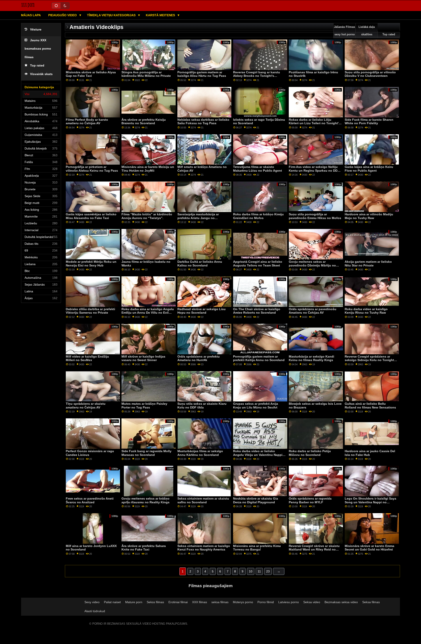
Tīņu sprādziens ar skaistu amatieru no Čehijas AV (85, 405)
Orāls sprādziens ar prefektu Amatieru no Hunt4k (198, 358)
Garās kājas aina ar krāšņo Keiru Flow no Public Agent (369, 168)
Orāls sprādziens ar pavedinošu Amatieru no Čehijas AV (312, 311)
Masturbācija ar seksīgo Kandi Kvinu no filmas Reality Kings (311, 358)
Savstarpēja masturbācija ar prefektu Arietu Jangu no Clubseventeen (198, 217)
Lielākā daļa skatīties (367, 30)
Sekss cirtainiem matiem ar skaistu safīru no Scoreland (203, 500)
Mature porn (133, 602)
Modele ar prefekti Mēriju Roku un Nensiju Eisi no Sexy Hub (91, 263)
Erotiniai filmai (178, 602)
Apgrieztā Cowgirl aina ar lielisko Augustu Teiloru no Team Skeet (257, 263)
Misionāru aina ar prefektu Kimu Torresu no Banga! (257, 547)
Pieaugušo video (63, 15)
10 (250, 571)
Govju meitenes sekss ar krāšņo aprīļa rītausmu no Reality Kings (145, 500)
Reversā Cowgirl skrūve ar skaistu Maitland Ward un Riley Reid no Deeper (314, 549)
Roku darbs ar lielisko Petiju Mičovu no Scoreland (310, 453)
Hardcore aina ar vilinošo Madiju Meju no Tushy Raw (369, 216)
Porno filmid (265, 602)
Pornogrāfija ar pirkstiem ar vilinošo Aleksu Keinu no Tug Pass (92, 168)
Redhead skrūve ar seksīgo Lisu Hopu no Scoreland (201, 311)
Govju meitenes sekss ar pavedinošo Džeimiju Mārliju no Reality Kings (312, 265)
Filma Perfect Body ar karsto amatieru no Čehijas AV (87, 121)
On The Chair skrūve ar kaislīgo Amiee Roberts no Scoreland (256, 311)
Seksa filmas (371, 602)
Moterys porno (243, 602)
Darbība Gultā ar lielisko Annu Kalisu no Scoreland (199, 263)
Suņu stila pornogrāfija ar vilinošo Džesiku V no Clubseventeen (370, 74)
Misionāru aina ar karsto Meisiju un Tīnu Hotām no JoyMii (147, 168)
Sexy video (92, 602)
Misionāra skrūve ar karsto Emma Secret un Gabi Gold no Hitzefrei (369, 547)
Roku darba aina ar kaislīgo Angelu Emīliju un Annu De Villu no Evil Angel (147, 312)
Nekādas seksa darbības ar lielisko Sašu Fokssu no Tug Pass (203, 121)
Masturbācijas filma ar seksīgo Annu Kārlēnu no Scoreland (200, 453)
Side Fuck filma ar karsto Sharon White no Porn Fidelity (369, 121)
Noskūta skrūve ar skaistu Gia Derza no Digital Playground (255, 500)
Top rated (37, 65)
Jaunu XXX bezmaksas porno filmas (38, 49)
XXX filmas (199, 602)
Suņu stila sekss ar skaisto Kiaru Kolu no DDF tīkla (202, 405)
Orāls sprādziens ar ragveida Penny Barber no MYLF (310, 500)
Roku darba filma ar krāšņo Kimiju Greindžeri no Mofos (258, 216)
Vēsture (35, 29)
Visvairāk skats (41, 74)
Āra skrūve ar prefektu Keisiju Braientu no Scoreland (143, 121)
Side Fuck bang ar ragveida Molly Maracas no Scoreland (146, 453)
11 (259, 571)
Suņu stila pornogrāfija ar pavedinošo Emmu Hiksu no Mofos (315, 216)
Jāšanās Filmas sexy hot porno (344, 30)
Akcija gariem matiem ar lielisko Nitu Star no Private (368, 263)
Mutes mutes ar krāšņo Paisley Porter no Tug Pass (144, 405)
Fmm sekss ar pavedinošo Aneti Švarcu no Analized (90, 500)
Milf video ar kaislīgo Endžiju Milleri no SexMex (87, 358)
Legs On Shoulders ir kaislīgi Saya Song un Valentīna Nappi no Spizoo (370, 502)
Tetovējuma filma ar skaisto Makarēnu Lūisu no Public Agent (257, 168)
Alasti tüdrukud (94, 611)
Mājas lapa (31, 15)
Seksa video (311, 602)
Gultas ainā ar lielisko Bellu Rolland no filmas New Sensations (370, 405)
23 (268, 571)
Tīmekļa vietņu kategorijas (111, 15)
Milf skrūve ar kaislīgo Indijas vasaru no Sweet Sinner (143, 358)
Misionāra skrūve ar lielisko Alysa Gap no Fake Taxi (91, 74)
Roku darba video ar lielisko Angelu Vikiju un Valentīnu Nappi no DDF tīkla (257, 454)
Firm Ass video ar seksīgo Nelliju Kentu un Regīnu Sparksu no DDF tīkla (314, 170)
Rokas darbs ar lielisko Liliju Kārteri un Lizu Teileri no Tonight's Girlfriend (314, 123)
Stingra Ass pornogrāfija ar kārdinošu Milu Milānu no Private (146, 74)
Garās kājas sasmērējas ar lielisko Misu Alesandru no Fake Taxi (91, 216)
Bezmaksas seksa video (341, 602)
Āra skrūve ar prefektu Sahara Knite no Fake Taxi (143, 547)
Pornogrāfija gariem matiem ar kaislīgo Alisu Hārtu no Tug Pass (201, 74)
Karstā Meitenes (161, 15)
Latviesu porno (288, 602)
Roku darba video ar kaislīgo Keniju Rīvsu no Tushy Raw (366, 311)
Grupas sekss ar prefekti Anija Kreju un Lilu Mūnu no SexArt (255, 405)
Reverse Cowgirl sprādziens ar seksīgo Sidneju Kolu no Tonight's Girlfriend (370, 360)
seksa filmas (219, 602)
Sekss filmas (155, 602)
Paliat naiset (112, 602)
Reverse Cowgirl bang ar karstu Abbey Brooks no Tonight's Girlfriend (256, 75)
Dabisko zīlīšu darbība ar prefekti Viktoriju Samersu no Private (90, 311)
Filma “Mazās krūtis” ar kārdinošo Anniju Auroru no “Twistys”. (146, 216)
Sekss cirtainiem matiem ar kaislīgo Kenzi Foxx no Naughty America (203, 547)
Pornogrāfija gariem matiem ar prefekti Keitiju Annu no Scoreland (259, 358)
